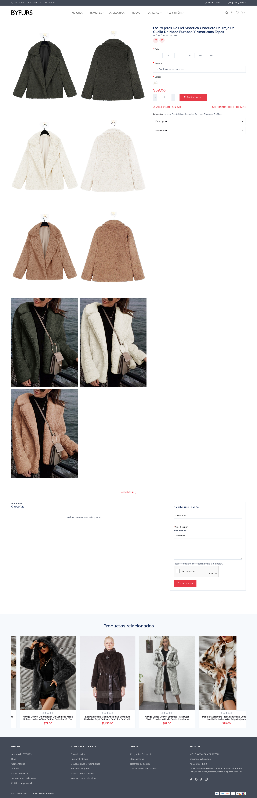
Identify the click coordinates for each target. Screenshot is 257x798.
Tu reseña (180, 535)
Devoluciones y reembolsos (85, 764)
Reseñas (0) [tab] (128, 492)
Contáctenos (137, 759)
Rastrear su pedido (140, 764)
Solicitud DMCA (19, 773)
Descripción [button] (161, 121)
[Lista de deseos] (237, 13)
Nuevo (136, 12)
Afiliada (15, 768)
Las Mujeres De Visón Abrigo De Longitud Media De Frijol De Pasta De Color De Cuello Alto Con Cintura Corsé (98, 719)
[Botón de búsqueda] (226, 13)
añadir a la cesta (194, 97)
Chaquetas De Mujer (193, 114)
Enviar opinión (185, 583)
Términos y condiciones (23, 778)
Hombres (96, 12)
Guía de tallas (162, 107)
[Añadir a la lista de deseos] (155, 40)
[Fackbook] (196, 779)
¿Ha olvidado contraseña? (144, 768)
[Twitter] (191, 779)
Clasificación (181, 527)
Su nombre (180, 515)
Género (158, 63)
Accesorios (117, 12)
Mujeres (77, 12)
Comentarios (18, 764)
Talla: (157, 49)
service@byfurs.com (200, 759)
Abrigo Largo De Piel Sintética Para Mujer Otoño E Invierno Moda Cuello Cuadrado (158, 717)
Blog (13, 759)
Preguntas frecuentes (141, 754)
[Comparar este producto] (162, 40)
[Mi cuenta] (232, 13)
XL (190, 55)
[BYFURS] (22, 12)
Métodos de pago (80, 768)
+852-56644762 (198, 764)
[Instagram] (206, 779)
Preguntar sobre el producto (230, 107)
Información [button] (161, 130)
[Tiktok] (201, 779)
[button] (243, 13)
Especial (153, 12)
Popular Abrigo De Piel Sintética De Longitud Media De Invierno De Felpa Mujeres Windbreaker (217, 719)
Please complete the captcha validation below (198, 564)
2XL (200, 55)
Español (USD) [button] (237, 3)
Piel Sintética (175, 12)
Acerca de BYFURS (21, 754)
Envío (177, 107)
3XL (211, 55)
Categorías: (158, 114)
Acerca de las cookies (82, 773)
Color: (158, 77)
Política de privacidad (23, 783)
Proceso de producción (83, 778)
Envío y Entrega (79, 759)
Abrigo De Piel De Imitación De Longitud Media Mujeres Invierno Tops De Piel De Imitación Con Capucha (39, 719)
